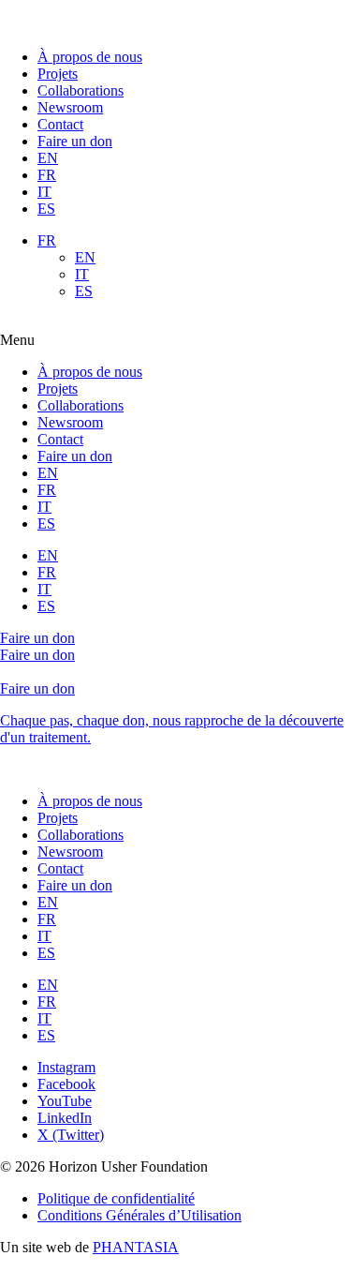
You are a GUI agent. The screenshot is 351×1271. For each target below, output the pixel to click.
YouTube (64, 1101)
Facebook (66, 1084)
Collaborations (80, 90)
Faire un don (74, 141)
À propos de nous (89, 57)
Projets (57, 74)
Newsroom (70, 107)
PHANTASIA (136, 1247)
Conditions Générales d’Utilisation (139, 1215)
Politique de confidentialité (116, 1198)
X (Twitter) (70, 1135)
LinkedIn (64, 1118)
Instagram (66, 1067)
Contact (60, 124)
